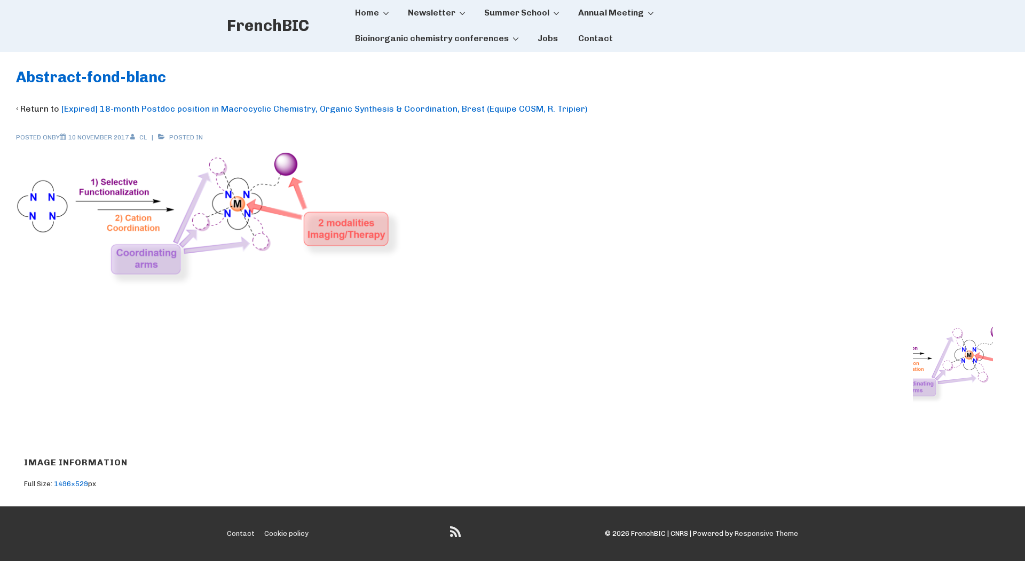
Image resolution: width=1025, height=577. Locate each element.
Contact (595, 38)
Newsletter (431, 12)
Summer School (516, 12)
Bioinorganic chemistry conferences (432, 38)
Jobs (548, 38)
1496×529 (71, 484)
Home (367, 12)
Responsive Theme (766, 533)
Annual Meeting (611, 12)
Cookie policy (286, 533)
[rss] (456, 536)
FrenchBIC (268, 25)
